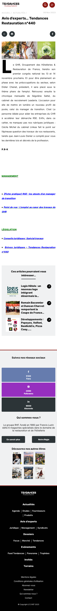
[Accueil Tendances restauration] (10, 5)
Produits (28, 515)
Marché (26, 540)
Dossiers (28, 534)
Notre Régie (43, 439)
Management (28, 528)
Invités (28, 559)
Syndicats (42, 528)
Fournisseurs (38, 511)
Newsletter (28, 589)
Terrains (28, 566)
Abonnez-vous (28, 585)
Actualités (19, 13)
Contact (28, 598)
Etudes (26, 511)
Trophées (44, 553)
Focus (16, 540)
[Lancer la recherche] (45, 5)
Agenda (16, 511)
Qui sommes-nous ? (28, 593)
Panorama (32, 553)
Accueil (6, 13)
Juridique (14, 528)
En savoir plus (13, 439)
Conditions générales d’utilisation (28, 581)
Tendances (38, 540)
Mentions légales (28, 577)
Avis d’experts (28, 521)
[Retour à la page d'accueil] (28, 494)
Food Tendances (16, 553)
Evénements (28, 547)
